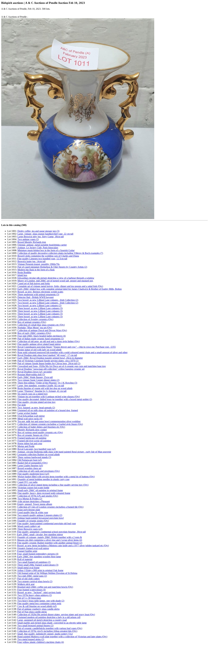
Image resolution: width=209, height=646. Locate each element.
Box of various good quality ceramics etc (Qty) (40, 432)
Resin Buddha (24, 272)
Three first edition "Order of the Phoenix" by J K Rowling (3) (47, 382)
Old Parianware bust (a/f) (29, 460)
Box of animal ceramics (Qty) (31, 322)
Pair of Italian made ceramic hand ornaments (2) (40, 338)
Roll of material (24, 559)
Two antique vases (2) (28, 239)
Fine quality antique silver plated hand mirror (39, 344)
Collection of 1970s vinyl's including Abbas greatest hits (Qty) (47, 631)
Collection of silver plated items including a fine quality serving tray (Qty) (52, 485)
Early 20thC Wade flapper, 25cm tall (35, 377)
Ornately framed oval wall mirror (33, 548)
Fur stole (21, 405)
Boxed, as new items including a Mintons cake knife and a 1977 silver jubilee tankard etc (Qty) (63, 545)
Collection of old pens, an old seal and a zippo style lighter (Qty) (48, 341)
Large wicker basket (27, 413)
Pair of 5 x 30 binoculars (29, 598)
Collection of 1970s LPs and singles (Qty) (37, 496)
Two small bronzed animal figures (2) (35, 625)
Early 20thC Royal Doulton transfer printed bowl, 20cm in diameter (50, 358)
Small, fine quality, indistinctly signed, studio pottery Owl (45, 634)
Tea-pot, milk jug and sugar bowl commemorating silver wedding (48, 421)
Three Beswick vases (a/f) (29, 529)
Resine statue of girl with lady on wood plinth (39, 349)
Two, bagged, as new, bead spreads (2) (36, 407)
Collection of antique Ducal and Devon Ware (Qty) (42, 330)
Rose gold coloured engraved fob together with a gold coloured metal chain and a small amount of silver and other (72, 352)
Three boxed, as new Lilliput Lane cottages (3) (40, 308)
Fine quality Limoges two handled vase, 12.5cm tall (42, 258)
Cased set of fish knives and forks (33, 283)
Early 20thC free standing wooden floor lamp (39, 556)
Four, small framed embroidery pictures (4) (37, 554)
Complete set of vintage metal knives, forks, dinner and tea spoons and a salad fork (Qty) (60, 286)
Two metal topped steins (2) (30, 639)
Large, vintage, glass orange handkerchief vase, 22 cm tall (45, 233)
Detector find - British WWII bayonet (35, 297)
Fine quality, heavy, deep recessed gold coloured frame (43, 493)
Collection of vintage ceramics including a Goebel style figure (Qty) (50, 424)
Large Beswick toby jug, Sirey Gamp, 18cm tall (40, 236)
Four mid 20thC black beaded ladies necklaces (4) (41, 336)
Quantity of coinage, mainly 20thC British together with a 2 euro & (49, 537)
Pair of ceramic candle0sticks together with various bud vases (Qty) (49, 628)
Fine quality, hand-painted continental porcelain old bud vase (46, 523)
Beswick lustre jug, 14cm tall (31, 261)
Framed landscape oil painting (31, 438)
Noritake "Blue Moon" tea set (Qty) (34, 327)
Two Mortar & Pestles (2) (29, 498)
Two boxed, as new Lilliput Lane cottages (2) (39, 305)
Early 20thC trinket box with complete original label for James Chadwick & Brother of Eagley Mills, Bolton (69, 289)
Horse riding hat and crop (29, 443)
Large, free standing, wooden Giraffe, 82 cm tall (40, 385)
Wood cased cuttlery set (28, 526)
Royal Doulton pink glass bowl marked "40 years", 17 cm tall (47, 355)
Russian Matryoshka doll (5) (31, 374)
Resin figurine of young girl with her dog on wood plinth (44, 388)
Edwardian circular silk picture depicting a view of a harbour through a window (55, 278)
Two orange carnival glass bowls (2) (34, 581)
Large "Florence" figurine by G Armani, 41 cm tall (41, 391)
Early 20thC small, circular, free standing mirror (40, 534)
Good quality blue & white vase (32, 512)
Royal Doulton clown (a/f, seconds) (34, 371)
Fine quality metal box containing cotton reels (39, 603)
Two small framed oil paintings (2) (33, 562)
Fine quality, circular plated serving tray (36, 402)
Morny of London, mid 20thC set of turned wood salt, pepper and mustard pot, (55, 280)
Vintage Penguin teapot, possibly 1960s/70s (38, 264)
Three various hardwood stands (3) (34, 457)
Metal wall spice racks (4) (29, 418)
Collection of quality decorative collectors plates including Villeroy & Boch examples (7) (60, 253)
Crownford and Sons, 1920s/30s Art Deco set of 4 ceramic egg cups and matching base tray (61, 366)
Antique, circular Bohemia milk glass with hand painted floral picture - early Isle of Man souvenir (64, 451)
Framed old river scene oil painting (34, 440)
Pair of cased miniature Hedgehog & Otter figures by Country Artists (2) (52, 267)
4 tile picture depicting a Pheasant (33, 501)
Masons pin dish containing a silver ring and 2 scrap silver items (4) (49, 540)
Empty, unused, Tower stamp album (34, 504)
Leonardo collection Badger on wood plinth (38, 454)
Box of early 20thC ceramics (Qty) (34, 333)
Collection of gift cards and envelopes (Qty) (38, 471)
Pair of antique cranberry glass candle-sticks (38, 609)
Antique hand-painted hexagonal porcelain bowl (40, 518)
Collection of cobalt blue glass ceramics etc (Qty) (41, 325)
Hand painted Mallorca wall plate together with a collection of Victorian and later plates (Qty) (62, 636)
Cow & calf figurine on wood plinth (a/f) (37, 606)
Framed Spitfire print (27, 551)
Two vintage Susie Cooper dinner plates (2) (38, 380)
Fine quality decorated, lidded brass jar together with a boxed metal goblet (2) (54, 399)
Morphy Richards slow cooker (32, 429)
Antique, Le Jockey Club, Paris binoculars (37, 247)
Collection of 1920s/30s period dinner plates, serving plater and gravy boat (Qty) (56, 614)
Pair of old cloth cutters (28, 578)
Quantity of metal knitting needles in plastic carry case (43, 479)
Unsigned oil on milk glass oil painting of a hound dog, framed (47, 410)
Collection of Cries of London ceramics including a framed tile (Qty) (50, 507)
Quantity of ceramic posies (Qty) (33, 520)
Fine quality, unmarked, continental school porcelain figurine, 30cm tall (51, 531)
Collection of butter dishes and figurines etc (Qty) (41, 427)
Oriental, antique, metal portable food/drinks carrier (42, 245)
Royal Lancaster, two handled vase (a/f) (36, 449)
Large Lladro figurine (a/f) (30, 465)
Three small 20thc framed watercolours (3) (37, 565)
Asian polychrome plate (28, 509)
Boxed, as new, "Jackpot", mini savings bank (39, 592)
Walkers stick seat (25, 584)
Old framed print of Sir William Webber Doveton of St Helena (47, 573)
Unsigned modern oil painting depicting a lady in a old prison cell (48, 617)
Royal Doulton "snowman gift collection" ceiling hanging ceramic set (50, 369)
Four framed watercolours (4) (31, 589)
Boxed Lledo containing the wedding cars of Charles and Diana (48, 256)
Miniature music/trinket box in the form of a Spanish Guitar (46, 250)
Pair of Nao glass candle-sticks (32, 611)
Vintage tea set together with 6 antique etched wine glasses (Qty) (48, 396)
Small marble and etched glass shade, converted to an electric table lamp (52, 622)
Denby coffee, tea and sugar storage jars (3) (38, 231)
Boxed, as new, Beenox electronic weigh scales (40, 291)
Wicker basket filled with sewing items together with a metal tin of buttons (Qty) (56, 476)
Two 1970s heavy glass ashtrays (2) (34, 595)
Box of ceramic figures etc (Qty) (33, 435)
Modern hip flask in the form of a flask (36, 269)
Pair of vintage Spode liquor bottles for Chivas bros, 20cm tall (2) (48, 363)
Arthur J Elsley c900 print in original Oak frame (40, 570)
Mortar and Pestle (25, 446)
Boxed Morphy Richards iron (31, 242)
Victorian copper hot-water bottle (33, 487)
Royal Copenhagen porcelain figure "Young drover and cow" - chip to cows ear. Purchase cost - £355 (66, 347)
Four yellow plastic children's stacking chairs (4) (40, 642)
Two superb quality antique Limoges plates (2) (39, 515)
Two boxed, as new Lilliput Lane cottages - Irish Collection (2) (47, 300)
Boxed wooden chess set (29, 468)
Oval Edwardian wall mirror (31, 416)
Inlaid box (22, 275)
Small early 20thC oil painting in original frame (40, 490)
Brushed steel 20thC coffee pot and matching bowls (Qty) (45, 587)
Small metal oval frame (28, 567)
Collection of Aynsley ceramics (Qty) (35, 319)
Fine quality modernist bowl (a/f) (33, 474)
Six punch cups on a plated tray (32, 394)
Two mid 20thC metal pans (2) (32, 576)
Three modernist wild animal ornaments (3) (38, 294)
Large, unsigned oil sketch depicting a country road (42, 620)
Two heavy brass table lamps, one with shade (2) (40, 600)
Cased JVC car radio (27, 482)
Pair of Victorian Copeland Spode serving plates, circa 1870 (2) (47, 360)
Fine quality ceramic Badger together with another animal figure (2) (49, 542)
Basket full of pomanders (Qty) (32, 462)
